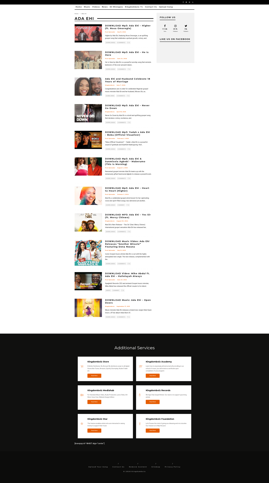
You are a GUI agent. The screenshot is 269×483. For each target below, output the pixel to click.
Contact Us (151, 7)
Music (87, 7)
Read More (94, 375)
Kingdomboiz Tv (134, 7)
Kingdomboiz (110, 85)
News (105, 7)
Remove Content (138, 467)
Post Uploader (110, 32)
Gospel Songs (110, 42)
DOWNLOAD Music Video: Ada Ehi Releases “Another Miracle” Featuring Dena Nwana (127, 244)
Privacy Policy (173, 467)
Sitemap (156, 467)
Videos (96, 7)
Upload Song (166, 7)
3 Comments (122, 149)
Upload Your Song (98, 467)
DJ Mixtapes (116, 7)
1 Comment (121, 205)
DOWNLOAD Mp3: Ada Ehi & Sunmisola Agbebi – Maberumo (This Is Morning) (125, 161)
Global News (110, 95)
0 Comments (121, 42)
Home (79, 7)
